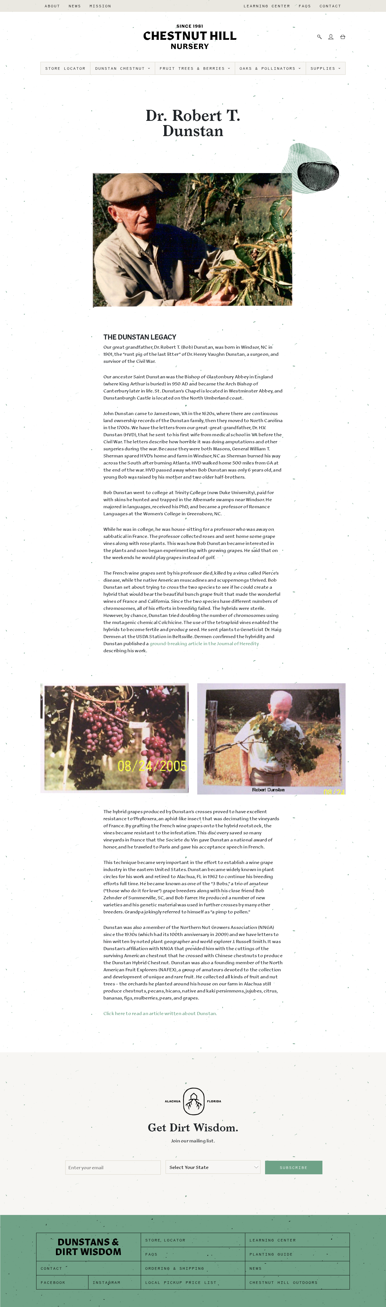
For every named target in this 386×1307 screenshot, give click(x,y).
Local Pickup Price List (181, 1282)
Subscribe (294, 1167)
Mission (100, 6)
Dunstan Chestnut (121, 68)
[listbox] (213, 1167)
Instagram (107, 1282)
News (75, 6)
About (52, 6)
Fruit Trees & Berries (194, 68)
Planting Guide (271, 1254)
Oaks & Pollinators (269, 68)
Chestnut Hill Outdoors (284, 1282)
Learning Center (267, 6)
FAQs (305, 6)
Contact (330, 6)
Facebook (53, 1282)
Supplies (325, 68)
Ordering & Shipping (174, 1268)
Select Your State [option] (189, 1167)
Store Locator (65, 68)
